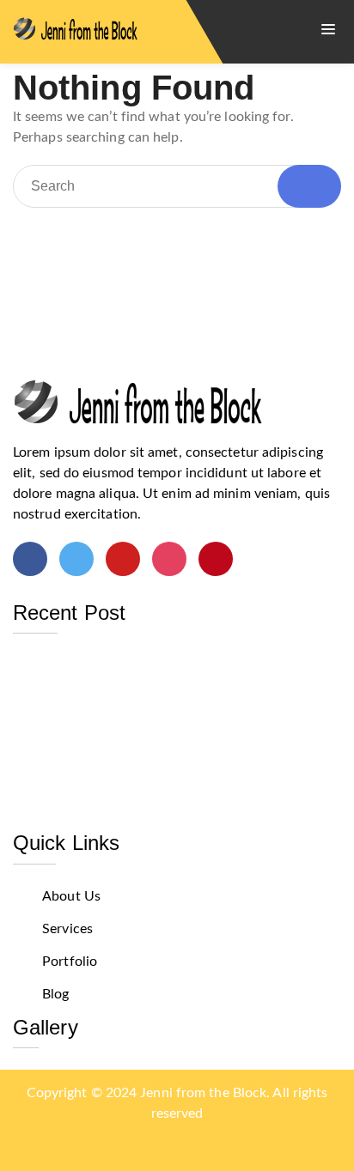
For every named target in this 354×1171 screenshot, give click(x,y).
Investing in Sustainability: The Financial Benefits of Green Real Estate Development (175, 672)
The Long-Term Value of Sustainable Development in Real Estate (133, 761)
